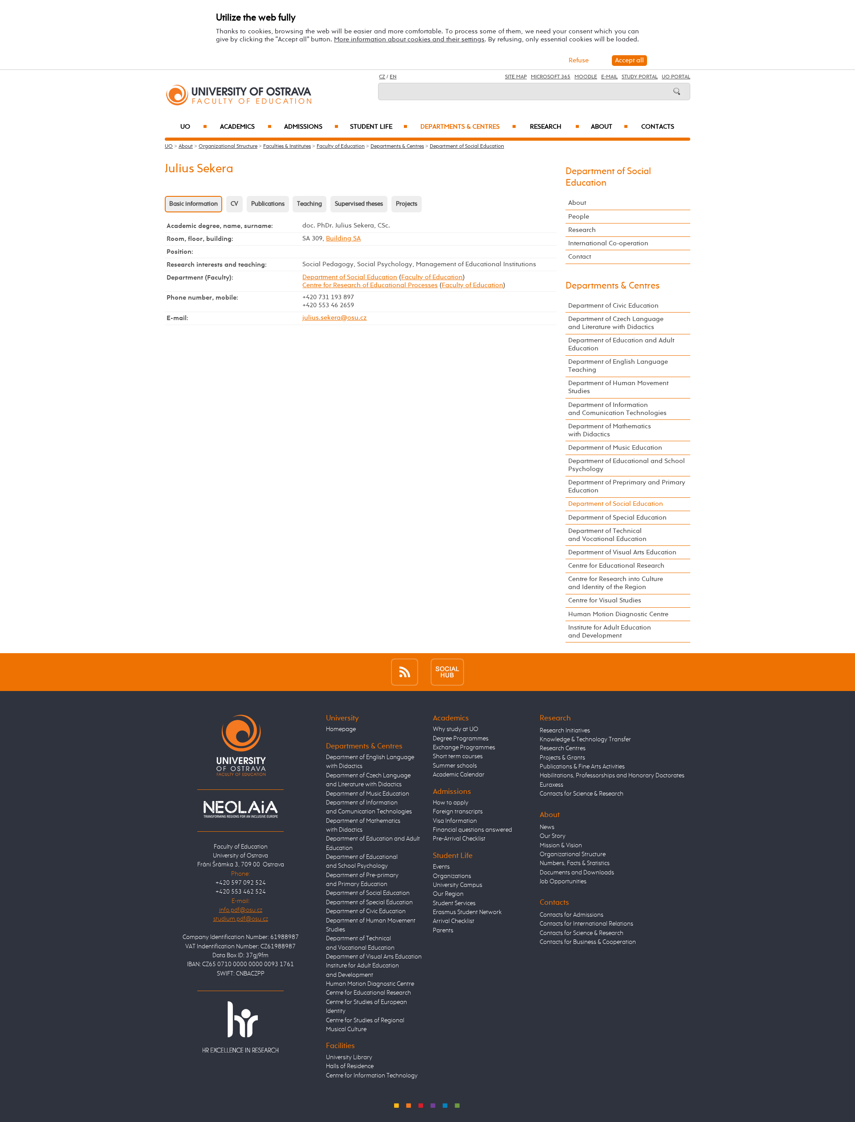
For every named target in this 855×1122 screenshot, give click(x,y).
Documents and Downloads (577, 873)
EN (393, 77)
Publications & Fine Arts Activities (582, 767)
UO (193, 127)
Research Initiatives (565, 731)
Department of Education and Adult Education (621, 344)
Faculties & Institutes (287, 146)
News (547, 827)
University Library (349, 1057)
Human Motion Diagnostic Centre (618, 614)
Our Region (448, 894)
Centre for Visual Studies (604, 600)
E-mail (609, 77)
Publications (268, 204)
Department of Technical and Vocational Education (607, 535)
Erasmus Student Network (467, 912)
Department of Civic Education (613, 305)
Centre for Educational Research (616, 565)
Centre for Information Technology (372, 1076)
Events (441, 867)
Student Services (454, 903)
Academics (246, 127)
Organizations (452, 876)
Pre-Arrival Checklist (459, 839)
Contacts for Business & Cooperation (588, 942)
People (578, 216)
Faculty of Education (341, 146)
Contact (579, 256)
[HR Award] (240, 1027)
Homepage (341, 729)
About (609, 127)
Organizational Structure (228, 146)
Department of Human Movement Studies (618, 387)
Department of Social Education (467, 146)
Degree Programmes (461, 739)
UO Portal (676, 77)
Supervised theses (359, 204)
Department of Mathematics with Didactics (609, 430)
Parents (443, 930)
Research (554, 127)
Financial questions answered (472, 830)
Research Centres (563, 748)
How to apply (450, 803)
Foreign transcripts (458, 812)
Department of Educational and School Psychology (626, 465)
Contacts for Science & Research (581, 794)
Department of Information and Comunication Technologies (617, 409)
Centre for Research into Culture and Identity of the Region (615, 583)
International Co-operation (608, 243)
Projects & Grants (562, 758)
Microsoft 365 (550, 77)
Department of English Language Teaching (618, 365)
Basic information (193, 204)
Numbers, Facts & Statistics (575, 863)
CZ (382, 77)
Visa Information (455, 821)
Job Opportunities (563, 881)
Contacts (657, 127)
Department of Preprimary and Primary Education (626, 486)
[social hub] (447, 672)
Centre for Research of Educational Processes (370, 285)
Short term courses (458, 756)
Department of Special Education (617, 517)
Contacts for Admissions (571, 915)
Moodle (585, 77)
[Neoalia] (240, 809)
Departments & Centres (468, 127)
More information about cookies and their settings (409, 39)
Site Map (516, 77)
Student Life (378, 127)
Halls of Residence (350, 1066)
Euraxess (551, 785)
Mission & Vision (561, 845)
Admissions (311, 127)
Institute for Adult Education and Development (609, 631)
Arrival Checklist (453, 921)
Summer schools (455, 766)
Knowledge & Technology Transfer (585, 739)
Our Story (553, 836)
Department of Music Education (615, 447)
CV (234, 204)
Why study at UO (455, 729)
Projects (406, 204)
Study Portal (640, 77)
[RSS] (404, 672)
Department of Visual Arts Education (622, 552)
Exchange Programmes (464, 747)
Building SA (343, 238)
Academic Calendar (458, 775)
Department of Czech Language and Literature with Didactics (616, 323)
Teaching (309, 204)
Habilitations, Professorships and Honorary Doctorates (612, 775)
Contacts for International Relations (586, 924)
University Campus (457, 885)
